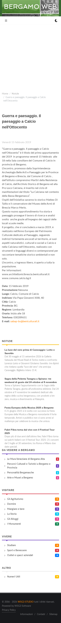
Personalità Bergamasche (20, 472)
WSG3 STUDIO (26, 602)
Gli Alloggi (12, 519)
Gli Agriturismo (15, 499)
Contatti (41, 614)
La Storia (11, 514)
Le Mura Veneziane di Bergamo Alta (26, 459)
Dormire (11, 504)
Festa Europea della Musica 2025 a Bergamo (29, 407)
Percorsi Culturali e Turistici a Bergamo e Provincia (28, 466)
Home (5, 93)
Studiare (11, 545)
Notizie (15, 93)
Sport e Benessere (17, 550)
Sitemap (53, 614)
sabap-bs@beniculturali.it (24, 321)
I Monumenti (14, 524)
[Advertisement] (30, 57)
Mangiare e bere (15, 509)
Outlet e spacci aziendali (20, 555)
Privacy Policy (9, 610)
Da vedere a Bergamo (18, 450)
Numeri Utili (13, 576)
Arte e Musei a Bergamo (20, 477)
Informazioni (26, 614)
